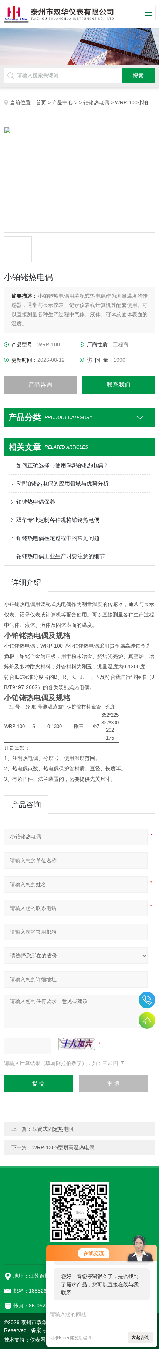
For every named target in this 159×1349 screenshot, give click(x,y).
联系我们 (119, 385)
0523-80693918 (147, 1000)
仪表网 (37, 1340)
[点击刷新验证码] (76, 1044)
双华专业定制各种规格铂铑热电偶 (57, 520)
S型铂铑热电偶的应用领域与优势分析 (62, 483)
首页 (41, 102)
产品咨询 (40, 385)
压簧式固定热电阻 (53, 1129)
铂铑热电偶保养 (35, 501)
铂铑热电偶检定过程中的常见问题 (57, 538)
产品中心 (62, 102)
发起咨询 (140, 1337)
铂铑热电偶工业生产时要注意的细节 (60, 556)
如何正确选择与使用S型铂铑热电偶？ (62, 465)
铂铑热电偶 (96, 102)
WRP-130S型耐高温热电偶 (63, 1147)
